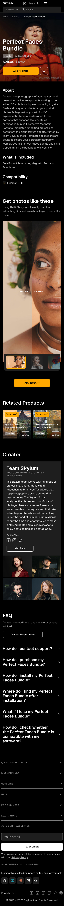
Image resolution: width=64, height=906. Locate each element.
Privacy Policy (19, 857)
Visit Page (20, 548)
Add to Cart (20, 71)
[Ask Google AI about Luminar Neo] (36, 880)
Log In (34, 3)
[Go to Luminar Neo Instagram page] (37, 893)
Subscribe (32, 846)
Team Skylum (25, 55)
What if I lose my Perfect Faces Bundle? (32, 714)
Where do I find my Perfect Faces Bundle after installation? (32, 696)
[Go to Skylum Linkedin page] (43, 893)
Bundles (16, 16)
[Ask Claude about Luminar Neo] (20, 880)
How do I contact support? (32, 648)
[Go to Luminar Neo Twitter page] (55, 893)
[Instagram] (14, 540)
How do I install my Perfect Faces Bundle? (32, 678)
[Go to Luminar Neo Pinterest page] (61, 893)
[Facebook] (9, 540)
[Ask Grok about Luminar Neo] (28, 880)
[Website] (20, 540)
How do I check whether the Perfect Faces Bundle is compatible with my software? (32, 734)
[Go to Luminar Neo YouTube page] (49, 893)
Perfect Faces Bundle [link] (34, 16)
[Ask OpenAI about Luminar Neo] (4, 880)
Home (5, 16)
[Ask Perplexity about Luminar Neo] (12, 880)
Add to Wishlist (17, 419)
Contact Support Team (23, 634)
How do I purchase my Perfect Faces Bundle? (32, 662)
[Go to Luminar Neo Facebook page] (31, 893)
